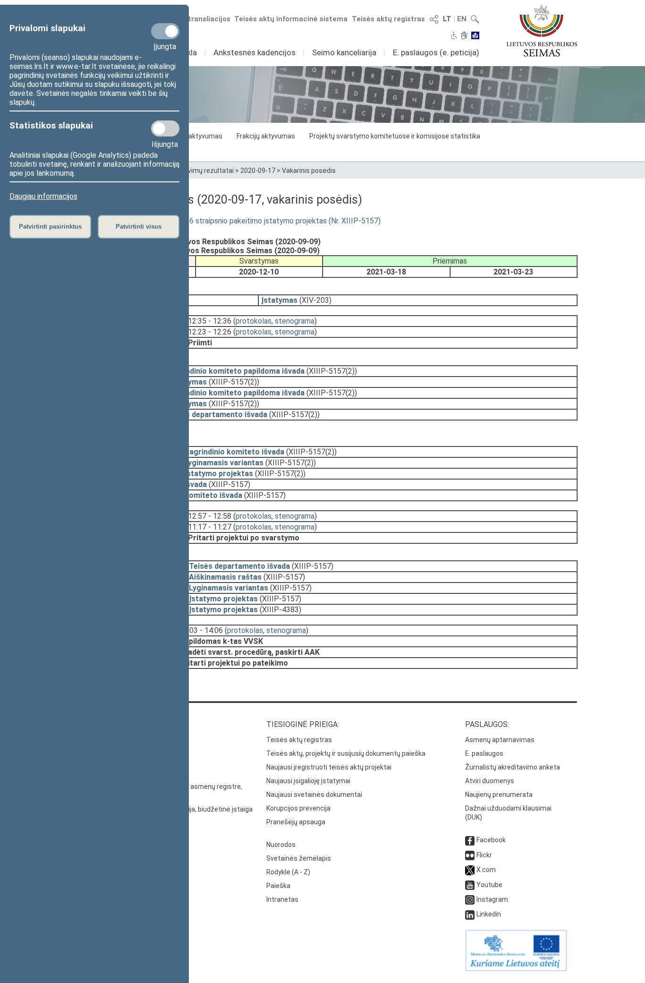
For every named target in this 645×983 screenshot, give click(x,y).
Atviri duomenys (489, 781)
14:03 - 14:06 (201, 630)
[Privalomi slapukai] (165, 31)
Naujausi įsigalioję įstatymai (308, 781)
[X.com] (470, 869)
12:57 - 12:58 (209, 516)
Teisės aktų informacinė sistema (291, 19)
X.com (486, 869)
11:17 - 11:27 (209, 526)
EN (462, 19)
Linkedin (488, 914)
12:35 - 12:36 (209, 320)
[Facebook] (470, 840)
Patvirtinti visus (138, 226)
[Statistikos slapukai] (165, 128)
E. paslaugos (484, 753)
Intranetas (282, 899)
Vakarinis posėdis (309, 170)
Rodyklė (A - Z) (288, 872)
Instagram (492, 899)
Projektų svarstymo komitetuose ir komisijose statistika (394, 136)
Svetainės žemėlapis (298, 858)
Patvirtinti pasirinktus (50, 226)
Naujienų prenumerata (499, 794)
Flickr (484, 855)
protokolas (254, 320)
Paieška (278, 885)
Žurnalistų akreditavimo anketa (512, 767)
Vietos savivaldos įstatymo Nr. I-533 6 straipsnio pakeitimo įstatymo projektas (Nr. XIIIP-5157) (224, 220)
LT (447, 19)
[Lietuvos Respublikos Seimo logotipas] (541, 31)
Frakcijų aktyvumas (266, 136)
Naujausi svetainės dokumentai (314, 794)
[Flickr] (470, 855)
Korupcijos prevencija (298, 808)
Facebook (491, 840)
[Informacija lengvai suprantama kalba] (475, 36)
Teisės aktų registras (388, 19)
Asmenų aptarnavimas (500, 740)
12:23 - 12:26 (209, 331)
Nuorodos (281, 844)
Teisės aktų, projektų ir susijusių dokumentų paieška (345, 753)
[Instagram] (470, 899)
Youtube (489, 885)
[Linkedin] (470, 914)
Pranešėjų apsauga (295, 822)
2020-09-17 (257, 170)
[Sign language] (464, 36)
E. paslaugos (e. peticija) (436, 52)
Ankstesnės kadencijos (254, 52)
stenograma (294, 320)
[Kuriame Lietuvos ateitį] (516, 969)
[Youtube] (470, 885)
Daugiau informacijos (43, 196)
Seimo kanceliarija (344, 52)
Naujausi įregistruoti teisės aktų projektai (328, 767)
